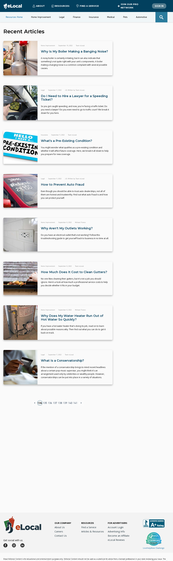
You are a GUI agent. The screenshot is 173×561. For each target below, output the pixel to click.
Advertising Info (116, 531)
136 (50, 403)
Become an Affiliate (118, 535)
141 (75, 403)
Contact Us (61, 535)
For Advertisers (117, 522)
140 (70, 403)
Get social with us (13, 540)
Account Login (115, 527)
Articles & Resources (92, 531)
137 (55, 403)
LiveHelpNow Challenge (153, 548)
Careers (59, 531)
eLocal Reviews (116, 539)
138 (60, 403)
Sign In (159, 6)
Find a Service (89, 6)
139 (65, 403)
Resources (87, 522)
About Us (60, 527)
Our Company (63, 522)
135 (45, 403)
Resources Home (14, 17)
